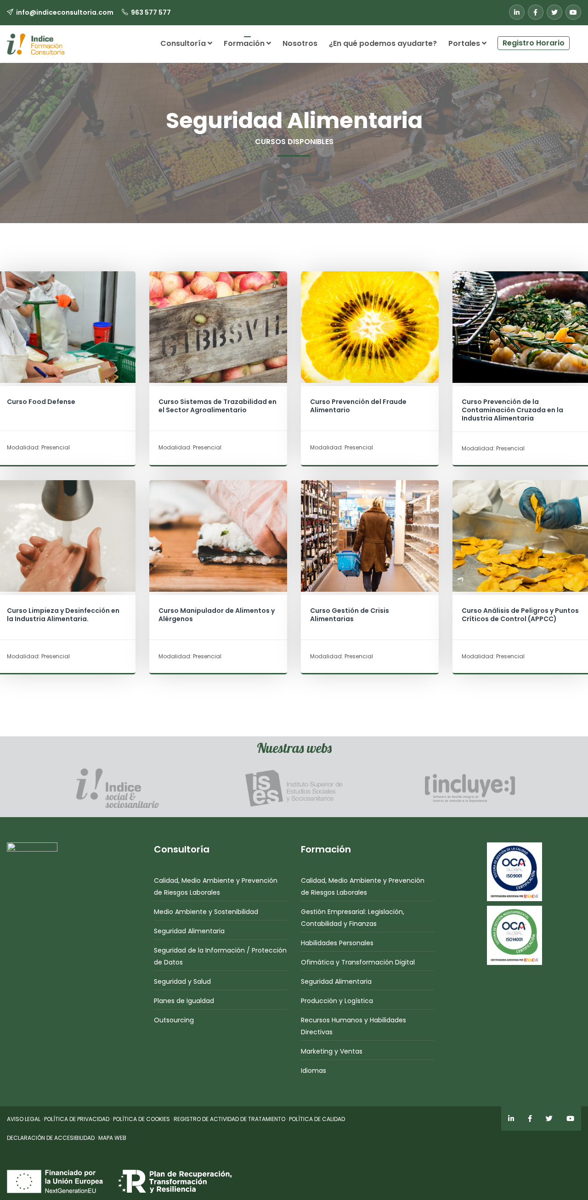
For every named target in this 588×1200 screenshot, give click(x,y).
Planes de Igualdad (184, 1000)
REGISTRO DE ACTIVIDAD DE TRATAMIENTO (229, 1119)
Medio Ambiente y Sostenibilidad (206, 911)
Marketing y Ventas (331, 1051)
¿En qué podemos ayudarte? (383, 43)
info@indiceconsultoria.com (64, 12)
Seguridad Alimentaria (189, 931)
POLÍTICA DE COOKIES (141, 1119)
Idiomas (313, 1070)
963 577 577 (151, 12)
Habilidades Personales (337, 943)
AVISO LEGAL (23, 1119)
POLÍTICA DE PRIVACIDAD (76, 1119)
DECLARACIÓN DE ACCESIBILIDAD (51, 1138)
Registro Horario (534, 43)
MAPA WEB (112, 1138)
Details (66, 347)
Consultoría (184, 43)
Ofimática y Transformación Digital (358, 962)
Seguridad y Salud (182, 981)
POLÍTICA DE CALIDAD (317, 1119)
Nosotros (300, 43)
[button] (575, 39)
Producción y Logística (337, 1000)
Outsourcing (174, 1020)
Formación (245, 43)
